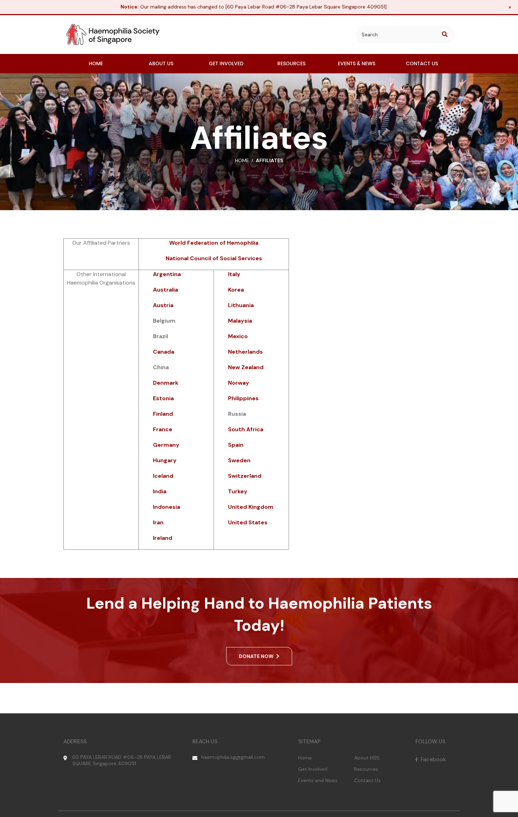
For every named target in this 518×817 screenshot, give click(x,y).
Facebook (432, 759)
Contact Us (367, 780)
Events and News (318, 780)
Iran (158, 522)
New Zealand (246, 367)
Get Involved (312, 769)
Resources (366, 769)
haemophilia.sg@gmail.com (233, 757)
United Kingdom (250, 507)
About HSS (367, 758)
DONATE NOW (257, 656)
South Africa (245, 429)
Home (305, 758)
